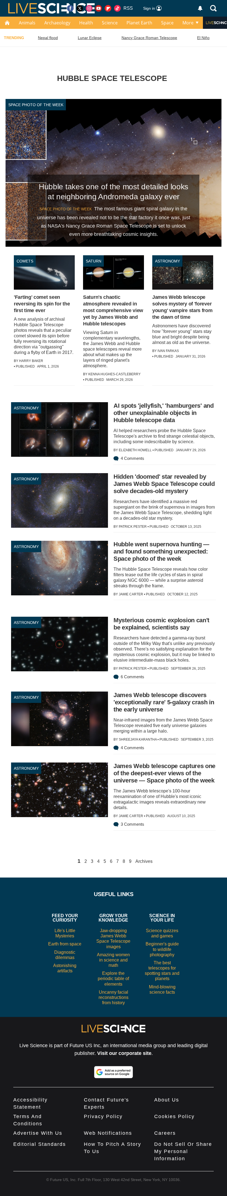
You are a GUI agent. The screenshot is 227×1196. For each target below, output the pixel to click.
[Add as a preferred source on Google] (113, 1072)
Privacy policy (103, 1116)
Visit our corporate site (124, 1053)
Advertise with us (37, 1133)
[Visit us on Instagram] (89, 8)
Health (86, 23)
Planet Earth (139, 23)
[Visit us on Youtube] (98, 8)
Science (110, 23)
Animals (27, 23)
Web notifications (108, 1133)
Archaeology (57, 23)
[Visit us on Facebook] (70, 8)
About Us (166, 1100)
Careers (165, 1133)
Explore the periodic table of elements (113, 978)
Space (167, 23)
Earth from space (64, 944)
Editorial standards (39, 1144)
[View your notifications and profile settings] (200, 8)
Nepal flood (48, 37)
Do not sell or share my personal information (183, 1151)
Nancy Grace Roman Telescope (149, 37)
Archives (144, 861)
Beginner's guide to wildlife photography (162, 949)
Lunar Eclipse (90, 37)
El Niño (203, 37)
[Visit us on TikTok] (117, 8)
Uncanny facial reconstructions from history (113, 997)
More (188, 23)
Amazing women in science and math (113, 960)
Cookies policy (174, 1116)
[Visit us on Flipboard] (108, 8)
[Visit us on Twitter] (79, 8)
